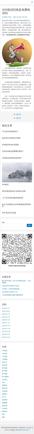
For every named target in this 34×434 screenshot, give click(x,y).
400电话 (4, 17)
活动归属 (4, 391)
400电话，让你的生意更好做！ (11, 289)
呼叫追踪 (4, 368)
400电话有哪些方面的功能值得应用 (12, 295)
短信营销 (4, 400)
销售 (3, 417)
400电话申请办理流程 (10, 145)
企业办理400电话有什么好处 (10, 285)
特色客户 (4, 394)
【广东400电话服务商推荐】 (13, 198)
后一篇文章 (17, 118)
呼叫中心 (4, 362)
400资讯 (4, 353)
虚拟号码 (4, 405)
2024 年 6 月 (6, 311)
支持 (3, 382)
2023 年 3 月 (6, 317)
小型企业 (4, 379)
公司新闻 (4, 359)
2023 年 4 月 (6, 314)
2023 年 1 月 (6, 323)
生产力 (4, 397)
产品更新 (4, 356)
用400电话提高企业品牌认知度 (14, 191)
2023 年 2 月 (6, 320)
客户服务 (4, 373)
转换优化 (4, 411)
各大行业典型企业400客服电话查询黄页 (16, 205)
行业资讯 (4, 408)
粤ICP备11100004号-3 (22, 430)
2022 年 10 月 (6, 331)
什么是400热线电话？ (10, 131)
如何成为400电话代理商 (11, 138)
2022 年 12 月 (6, 325)
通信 (3, 414)
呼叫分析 (4, 365)
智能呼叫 (4, 385)
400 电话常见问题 (9, 213)
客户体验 (4, 371)
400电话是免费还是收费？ (12, 158)
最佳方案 (4, 388)
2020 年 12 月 (6, 337)
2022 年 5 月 (6, 334)
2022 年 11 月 (6, 328)
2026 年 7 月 (6, 308)
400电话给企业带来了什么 (10, 292)
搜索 (3, 222)
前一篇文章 (17, 114)
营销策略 (4, 402)
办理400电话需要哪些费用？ (13, 151)
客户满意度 (5, 376)
